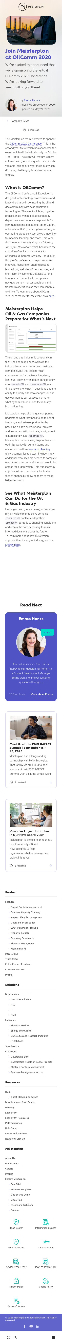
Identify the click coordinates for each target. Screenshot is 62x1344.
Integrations (11, 954)
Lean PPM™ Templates (17, 1118)
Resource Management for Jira (27, 1072)
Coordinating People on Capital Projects (31, 1062)
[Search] (15, 1337)
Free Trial (16, 1184)
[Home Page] (31, 7)
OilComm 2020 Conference (26, 143)
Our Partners (12, 1163)
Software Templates (21, 1189)
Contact (15, 1210)
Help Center (11, 1128)
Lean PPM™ (11, 1112)
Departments (12, 994)
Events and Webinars (16, 1133)
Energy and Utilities (21, 1030)
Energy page (12, 544)
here (51, 296)
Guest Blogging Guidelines (24, 1097)
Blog (7, 1092)
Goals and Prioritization (23, 922)
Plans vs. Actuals (20, 933)
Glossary (9, 1107)
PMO (13, 1015)
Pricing (8, 974)
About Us (10, 1158)
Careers (9, 1168)
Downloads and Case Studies (20, 1102)
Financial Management (23, 943)
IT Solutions (17, 1041)
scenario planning (39, 449)
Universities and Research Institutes (29, 1036)
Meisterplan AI (18, 948)
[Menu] (53, 1337)
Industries (10, 1020)
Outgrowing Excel (20, 1056)
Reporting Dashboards (22, 938)
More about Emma (42, 694)
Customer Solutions (21, 999)
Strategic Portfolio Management (27, 1067)
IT (12, 1010)
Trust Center (11, 959)
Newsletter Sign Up (15, 1138)
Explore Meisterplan (15, 1179)
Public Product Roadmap (18, 964)
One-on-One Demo (20, 1194)
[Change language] (8, 1337)
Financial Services (20, 1025)
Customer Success (14, 969)
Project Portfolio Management (26, 907)
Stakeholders (12, 1046)
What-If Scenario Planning (24, 928)
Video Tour (16, 1200)
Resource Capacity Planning (25, 912)
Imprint (9, 1174)
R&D (13, 1004)
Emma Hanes (32, 100)
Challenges (11, 1051)
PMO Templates (13, 1123)
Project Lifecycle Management (26, 917)
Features (9, 902)
